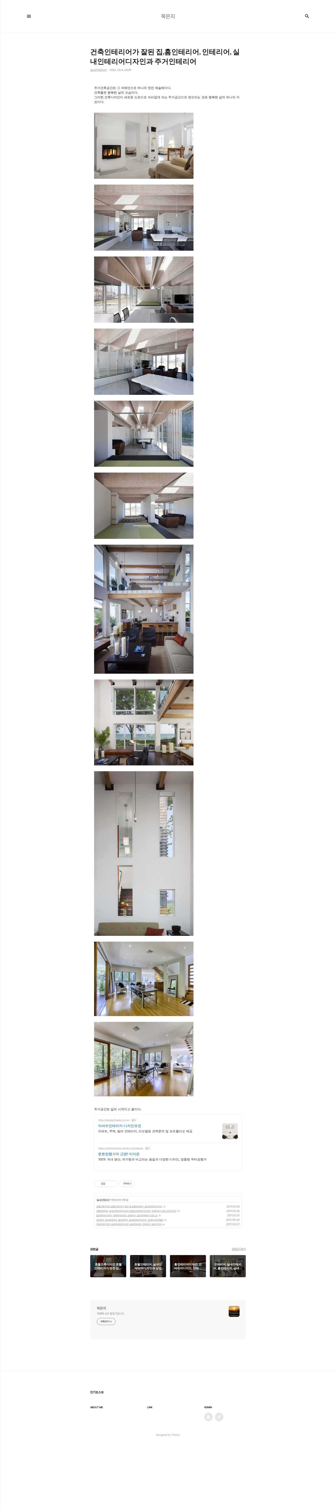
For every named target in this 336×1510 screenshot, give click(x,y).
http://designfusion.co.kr (114, 1120)
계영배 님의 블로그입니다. (111, 1313)
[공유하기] (108, 1184)
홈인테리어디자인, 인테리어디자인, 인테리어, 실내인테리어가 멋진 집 (126, 1215)
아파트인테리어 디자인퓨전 (119, 1126)
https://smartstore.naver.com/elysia (120, 1148)
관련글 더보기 (239, 1249)
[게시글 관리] (113, 1184)
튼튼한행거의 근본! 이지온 (119, 1154)
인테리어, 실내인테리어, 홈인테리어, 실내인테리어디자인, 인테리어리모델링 (129, 1220)
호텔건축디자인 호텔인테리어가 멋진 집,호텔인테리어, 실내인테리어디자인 (129, 1206)
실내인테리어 (103, 1199)
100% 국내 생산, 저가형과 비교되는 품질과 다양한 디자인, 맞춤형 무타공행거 (152, 1159)
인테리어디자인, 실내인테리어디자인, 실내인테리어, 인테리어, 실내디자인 (128, 1224)
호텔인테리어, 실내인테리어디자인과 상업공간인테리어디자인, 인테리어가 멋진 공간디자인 (136, 1211)
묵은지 (101, 1308)
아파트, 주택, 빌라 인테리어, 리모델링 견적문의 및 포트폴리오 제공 (145, 1131)
